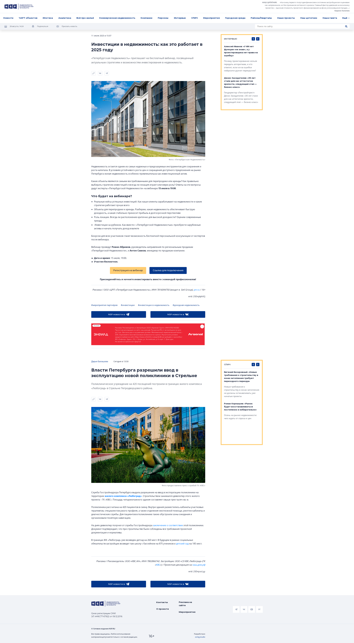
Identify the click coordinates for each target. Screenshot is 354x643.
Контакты (162, 602)
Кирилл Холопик (342, 10)
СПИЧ (194, 18)
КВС (158, 564)
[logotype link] (18, 6)
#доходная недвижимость (186, 305)
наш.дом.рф (198, 564)
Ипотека (48, 18)
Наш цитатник (308, 18)
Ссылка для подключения (168, 270)
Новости (8, 18)
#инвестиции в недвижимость (153, 305)
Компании (146, 18)
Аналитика (64, 18)
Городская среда (235, 18)
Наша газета (330, 18)
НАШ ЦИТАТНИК (269, 2)
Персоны (163, 18)
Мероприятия (211, 18)
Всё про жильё (85, 18)
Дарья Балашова (99, 361)
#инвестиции (128, 305)
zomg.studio (200, 637)
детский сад (182, 543)
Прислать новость (69, 26)
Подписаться (42, 26)
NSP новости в (116, 314)
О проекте (162, 609)
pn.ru (197, 289)
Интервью (180, 18)
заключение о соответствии (168, 525)
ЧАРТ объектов (28, 18)
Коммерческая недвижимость (117, 18)
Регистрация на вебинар (128, 270)
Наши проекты (286, 18)
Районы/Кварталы (261, 18)
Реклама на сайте (185, 604)
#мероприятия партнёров (104, 305)
